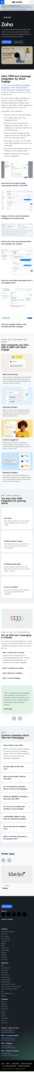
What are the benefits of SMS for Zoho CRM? (14, 778)
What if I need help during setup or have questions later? (15, 837)
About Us (3, 1002)
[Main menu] (2, 2)
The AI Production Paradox (8, 984)
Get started (4, 1023)
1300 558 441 (5, 1053)
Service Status (5, 975)
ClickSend (4, 952)
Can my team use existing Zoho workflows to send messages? (14, 808)
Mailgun (3, 943)
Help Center (4, 972)
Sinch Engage (5, 936)
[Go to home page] (17, 2)
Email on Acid (4, 948)
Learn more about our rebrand (19, 9)
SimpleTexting (5, 950)
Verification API (5, 941)
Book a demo (19, 42)
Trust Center (4, 970)
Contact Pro (4, 957)
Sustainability (4, 1018)
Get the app (6, 42)
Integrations (7, 17)
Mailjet (3, 945)
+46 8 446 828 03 (7, 1038)
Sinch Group (4, 1006)
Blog (2, 991)
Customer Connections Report (9, 989)
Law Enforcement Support (9, 1066)
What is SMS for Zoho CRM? (13, 745)
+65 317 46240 (6, 1046)
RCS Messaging (5, 982)
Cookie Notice (15, 1063)
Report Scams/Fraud (26, 1063)
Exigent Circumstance (24, 1066)
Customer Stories (6, 968)
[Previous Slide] (14, 719)
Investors (3, 1016)
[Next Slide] (20, 719)
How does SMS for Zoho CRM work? (13, 768)
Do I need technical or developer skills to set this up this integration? (15, 788)
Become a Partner (6, 979)
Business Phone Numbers (8, 931)
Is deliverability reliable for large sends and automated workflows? (14, 818)
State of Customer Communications (11, 986)
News (2, 965)
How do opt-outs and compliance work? (14, 827)
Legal (2, 1063)
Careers (3, 1013)
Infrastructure (4, 1009)
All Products (4, 959)
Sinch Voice (4, 934)
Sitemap (3, 996)
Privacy (8, 1063)
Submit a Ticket (5, 977)
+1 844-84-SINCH (7, 1030)
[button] (32, 2)
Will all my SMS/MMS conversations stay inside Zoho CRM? (15, 798)
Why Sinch (4, 1004)
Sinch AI (3, 1011)
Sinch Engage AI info (6, 993)
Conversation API (5, 938)
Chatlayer (3, 955)
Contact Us (4, 1020)
